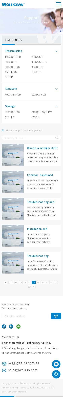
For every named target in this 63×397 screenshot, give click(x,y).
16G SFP (36, 117)
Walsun (24, 383)
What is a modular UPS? (42, 148)
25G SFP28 (10, 72)
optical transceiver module (41, 387)
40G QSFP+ (38, 67)
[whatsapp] (56, 374)
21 (47, 282)
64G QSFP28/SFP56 (42, 112)
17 (29, 282)
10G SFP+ (37, 72)
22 (51, 282)
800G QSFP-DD (13, 56)
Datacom (11, 88)
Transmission (13, 51)
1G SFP (9, 77)
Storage (10, 106)
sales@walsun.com (23, 369)
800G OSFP (38, 56)
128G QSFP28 (12, 112)
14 (16, 282)
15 (20, 282)
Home (9, 130)
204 (29, 286)
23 (55, 282)
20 (42, 282)
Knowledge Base (33, 130)
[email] (56, 365)
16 (25, 282)
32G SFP (9, 117)
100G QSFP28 (12, 67)
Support (18, 130)
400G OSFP (11, 61)
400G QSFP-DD (39, 61)
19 (38, 282)
